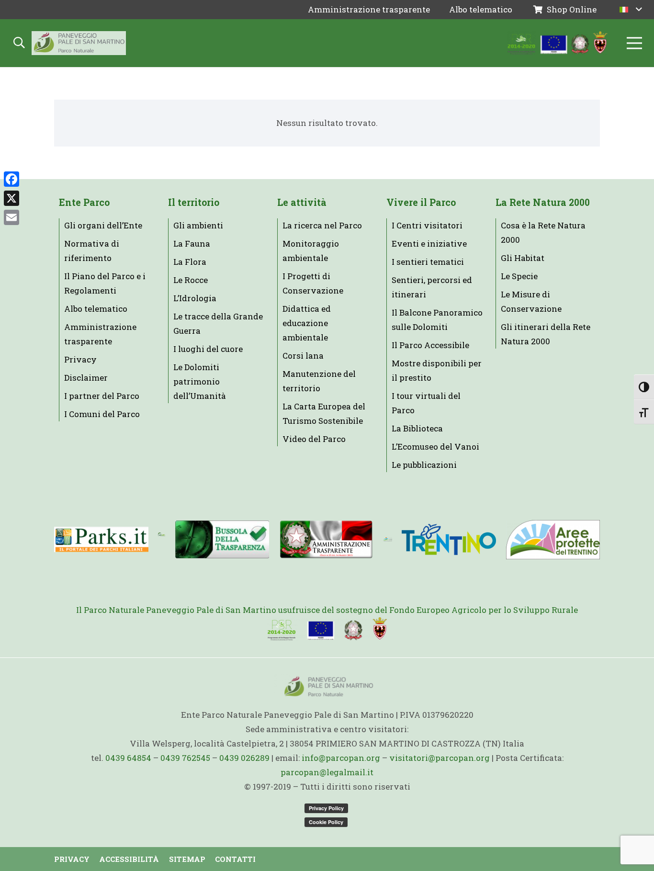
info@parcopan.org (341, 757)
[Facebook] (11, 179)
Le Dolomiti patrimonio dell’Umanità (199, 381)
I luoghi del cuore (208, 348)
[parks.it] (101, 539)
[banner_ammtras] (326, 539)
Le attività (302, 202)
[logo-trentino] (449, 539)
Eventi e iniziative (429, 243)
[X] (11, 198)
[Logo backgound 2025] (79, 43)
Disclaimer (86, 377)
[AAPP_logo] (553, 539)
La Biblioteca (417, 428)
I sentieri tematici (428, 261)
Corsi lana (303, 355)
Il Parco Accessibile (430, 345)
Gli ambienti (198, 225)
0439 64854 (128, 757)
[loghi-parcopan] (558, 43)
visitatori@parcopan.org (439, 757)
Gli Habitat (522, 257)
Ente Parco (84, 202)
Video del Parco (314, 438)
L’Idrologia (194, 298)
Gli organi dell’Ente (103, 225)
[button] (630, 9)
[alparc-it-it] (161, 539)
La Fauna (191, 243)
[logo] (387, 539)
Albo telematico (95, 308)
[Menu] (634, 43)
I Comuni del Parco (102, 413)
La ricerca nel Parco (322, 225)
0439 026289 (244, 757)
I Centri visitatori (427, 225)
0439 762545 (185, 757)
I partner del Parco (101, 395)
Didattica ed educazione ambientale (306, 323)
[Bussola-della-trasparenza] (222, 539)
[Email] (11, 217)
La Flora (189, 261)
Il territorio (193, 202)
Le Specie (519, 276)
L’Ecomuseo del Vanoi (435, 446)
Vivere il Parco (421, 202)
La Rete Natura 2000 (543, 202)
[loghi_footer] (327, 629)
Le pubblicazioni (424, 464)
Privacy (80, 359)
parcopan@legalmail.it (327, 772)
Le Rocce (190, 279)
